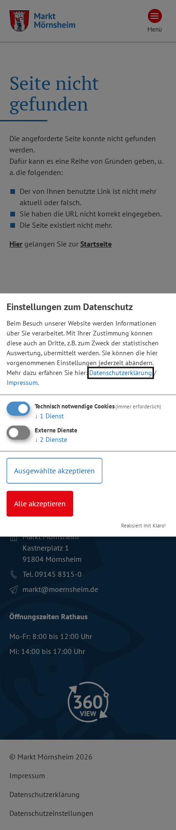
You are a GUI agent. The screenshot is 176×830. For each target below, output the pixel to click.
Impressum (22, 382)
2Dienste (51, 439)
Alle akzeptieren (40, 503)
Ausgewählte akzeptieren (54, 470)
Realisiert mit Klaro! (143, 526)
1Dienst (49, 416)
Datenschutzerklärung (120, 372)
